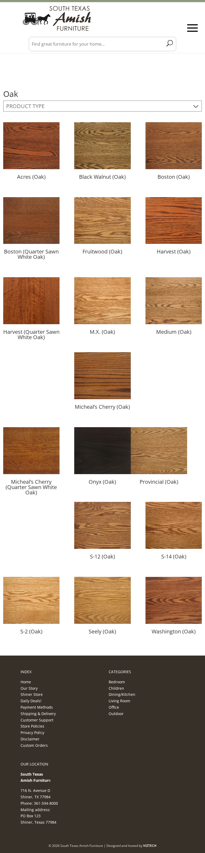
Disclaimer (30, 738)
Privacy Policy (32, 732)
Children (116, 688)
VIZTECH (149, 845)
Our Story (29, 688)
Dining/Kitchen (122, 694)
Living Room (119, 700)
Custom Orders (34, 745)
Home (26, 681)
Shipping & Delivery (38, 713)
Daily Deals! (31, 700)
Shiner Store (32, 694)
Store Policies (32, 726)
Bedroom (117, 681)
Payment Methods (37, 707)
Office (114, 707)
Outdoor (116, 713)
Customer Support (37, 720)
